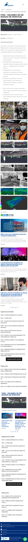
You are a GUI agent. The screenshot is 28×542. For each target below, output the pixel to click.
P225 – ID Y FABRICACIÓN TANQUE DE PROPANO (14, 386)
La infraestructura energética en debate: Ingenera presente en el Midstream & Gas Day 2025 (12, 264)
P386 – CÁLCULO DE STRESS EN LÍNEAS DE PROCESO (12, 326)
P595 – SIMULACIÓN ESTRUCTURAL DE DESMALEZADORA (11, 331)
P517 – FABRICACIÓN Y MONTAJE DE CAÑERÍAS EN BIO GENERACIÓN (13, 370)
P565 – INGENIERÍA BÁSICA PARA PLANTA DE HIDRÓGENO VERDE (13, 354)
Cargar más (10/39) (14, 359)
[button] (25, 539)
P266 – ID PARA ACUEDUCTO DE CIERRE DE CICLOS (12, 340)
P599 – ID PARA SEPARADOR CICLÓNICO (11, 315)
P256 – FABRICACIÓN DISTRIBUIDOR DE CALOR (13, 374)
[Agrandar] (12, 103)
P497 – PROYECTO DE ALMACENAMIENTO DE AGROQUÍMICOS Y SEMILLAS (13, 336)
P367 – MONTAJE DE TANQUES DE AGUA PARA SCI (13, 377)
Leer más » (3, 244)
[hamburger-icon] (23, 4)
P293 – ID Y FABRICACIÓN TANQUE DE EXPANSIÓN (11, 382)
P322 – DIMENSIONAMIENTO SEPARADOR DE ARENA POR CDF (13, 350)
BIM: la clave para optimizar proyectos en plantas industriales (13, 235)
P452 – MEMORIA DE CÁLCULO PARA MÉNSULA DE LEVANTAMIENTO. (13, 345)
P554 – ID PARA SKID (6, 318)
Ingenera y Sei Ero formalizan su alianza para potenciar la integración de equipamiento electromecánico (14, 294)
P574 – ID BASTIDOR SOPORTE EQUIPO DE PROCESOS (12, 322)
